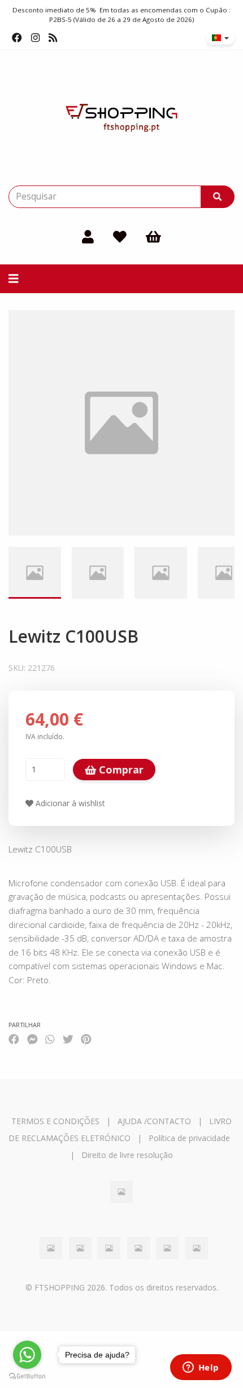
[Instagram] (35, 38)
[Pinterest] (86, 1039)
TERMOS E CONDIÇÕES (55, 1121)
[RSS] (52, 38)
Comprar (120, 769)
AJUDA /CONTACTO (154, 1121)
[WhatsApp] (49, 1039)
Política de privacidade (189, 1138)
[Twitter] (68, 1039)
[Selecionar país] (220, 38)
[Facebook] (16, 38)
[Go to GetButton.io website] (27, 1376)
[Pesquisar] (218, 196)
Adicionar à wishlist (69, 803)
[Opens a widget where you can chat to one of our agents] (201, 1368)
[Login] (88, 236)
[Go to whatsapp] (27, 1355)
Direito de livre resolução (127, 1155)
